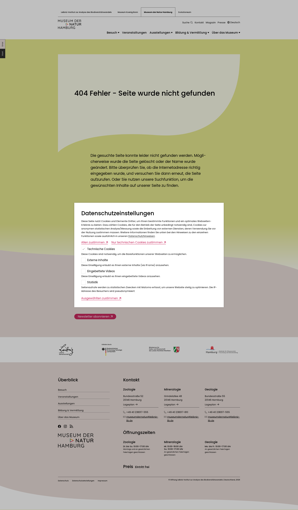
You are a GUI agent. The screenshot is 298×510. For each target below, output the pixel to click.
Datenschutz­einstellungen (117, 213)
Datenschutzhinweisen (141, 236)
